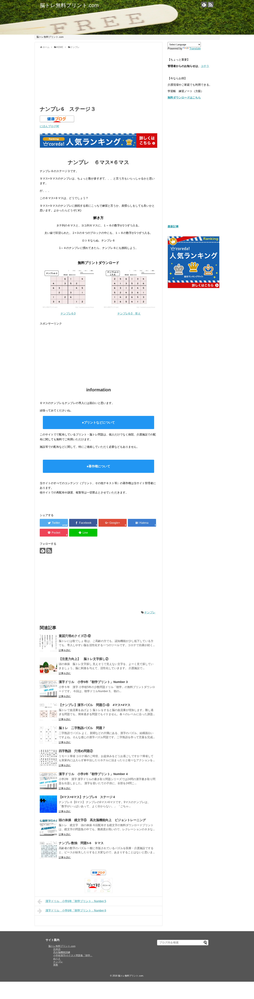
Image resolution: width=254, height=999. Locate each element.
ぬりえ (56, 958)
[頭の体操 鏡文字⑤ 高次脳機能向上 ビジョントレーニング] (48, 827)
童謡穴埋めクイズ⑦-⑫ (75, 636)
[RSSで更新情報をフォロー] (210, 4)
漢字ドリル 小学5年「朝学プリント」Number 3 (93, 682)
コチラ (205, 66)
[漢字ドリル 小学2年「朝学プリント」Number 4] (48, 781)
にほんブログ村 (49, 126)
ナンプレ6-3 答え (129, 313)
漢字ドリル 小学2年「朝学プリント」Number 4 (93, 774)
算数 (55, 964)
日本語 (56, 949)
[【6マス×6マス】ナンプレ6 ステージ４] (48, 804)
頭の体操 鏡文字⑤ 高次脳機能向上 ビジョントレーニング (102, 820)
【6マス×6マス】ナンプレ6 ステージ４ (89, 797)
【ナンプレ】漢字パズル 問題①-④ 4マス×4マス (94, 705)
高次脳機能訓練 (61, 952)
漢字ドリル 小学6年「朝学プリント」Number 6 (75, 910)
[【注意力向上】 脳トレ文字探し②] (48, 666)
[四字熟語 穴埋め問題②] (48, 758)
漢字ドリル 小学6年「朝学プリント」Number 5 (75, 901)
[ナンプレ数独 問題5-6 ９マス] (48, 850)
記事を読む (65, 650)
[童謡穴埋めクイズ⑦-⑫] (48, 643)
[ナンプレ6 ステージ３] (142, 523)
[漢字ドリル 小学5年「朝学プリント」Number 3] (48, 689)
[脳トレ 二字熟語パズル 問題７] (48, 735)
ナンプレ (149, 612)
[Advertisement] (98, 76)
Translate (195, 48)
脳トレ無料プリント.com (69, 5)
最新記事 (173, 226)
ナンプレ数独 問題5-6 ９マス (81, 843)
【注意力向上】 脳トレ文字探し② (84, 659)
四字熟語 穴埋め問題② (76, 751)
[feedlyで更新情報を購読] (204, 4)
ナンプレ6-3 (68, 313)
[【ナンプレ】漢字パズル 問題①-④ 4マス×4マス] (48, 712)
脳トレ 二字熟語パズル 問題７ (82, 728)
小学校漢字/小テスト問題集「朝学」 (73, 955)
